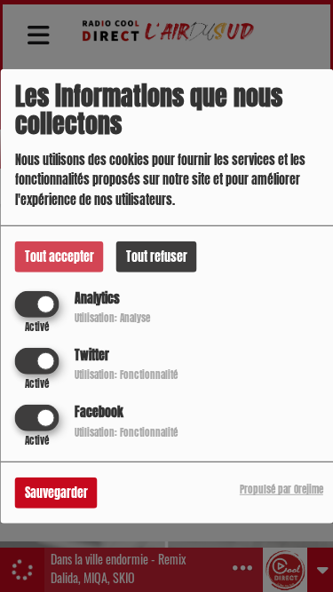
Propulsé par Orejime (281, 489)
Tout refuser (156, 256)
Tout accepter (59, 256)
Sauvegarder (56, 493)
